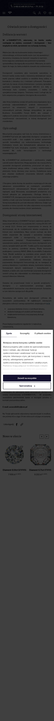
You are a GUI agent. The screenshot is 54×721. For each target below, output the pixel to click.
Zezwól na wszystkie (27, 378)
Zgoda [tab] (9, 333)
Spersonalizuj (25, 386)
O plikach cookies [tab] (42, 333)
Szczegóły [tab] (24, 333)
